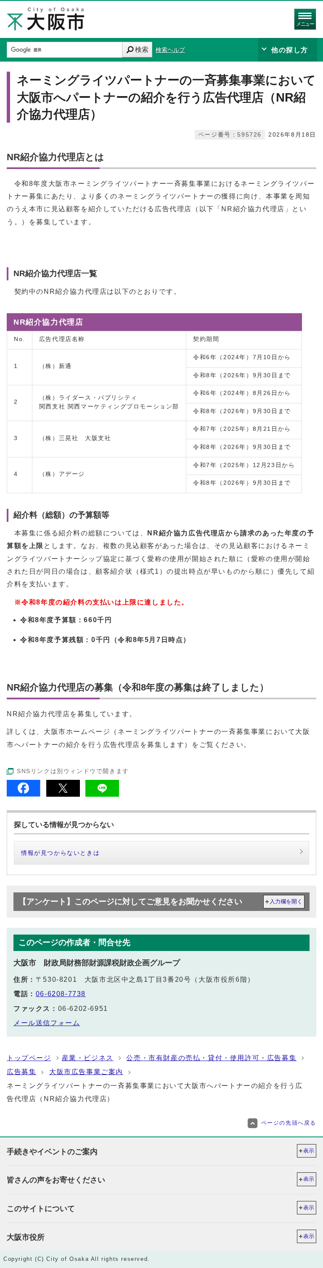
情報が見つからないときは (60, 852)
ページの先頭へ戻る (288, 1123)
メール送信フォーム (46, 1022)
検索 (141, 49)
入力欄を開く (286, 901)
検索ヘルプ (170, 50)
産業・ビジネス (88, 1057)
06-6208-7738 (61, 993)
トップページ (29, 1057)
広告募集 (21, 1071)
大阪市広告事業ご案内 (86, 1071)
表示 (308, 1150)
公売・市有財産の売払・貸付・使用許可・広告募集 (211, 1057)
